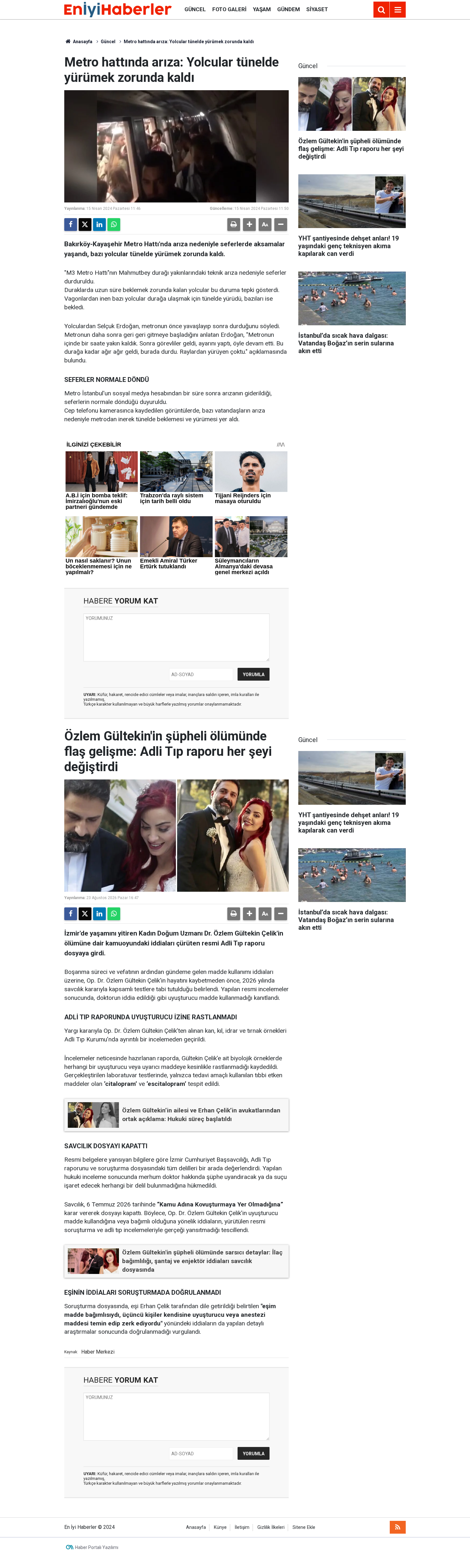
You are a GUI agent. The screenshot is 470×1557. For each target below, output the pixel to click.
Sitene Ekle (304, 1527)
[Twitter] (85, 224)
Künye (220, 1527)
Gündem (288, 9)
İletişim (242, 1527)
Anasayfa (82, 41)
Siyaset (317, 9)
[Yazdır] (233, 224)
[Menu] (397, 10)
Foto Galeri (229, 9)
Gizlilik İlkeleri (271, 1527)
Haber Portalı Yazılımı (96, 1547)
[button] (249, 224)
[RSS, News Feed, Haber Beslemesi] (398, 1527)
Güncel (195, 9)
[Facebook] (70, 224)
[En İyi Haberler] (118, 9)
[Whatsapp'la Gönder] (113, 224)
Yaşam (262, 9)
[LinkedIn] (99, 224)
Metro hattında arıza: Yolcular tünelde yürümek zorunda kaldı (189, 41)
